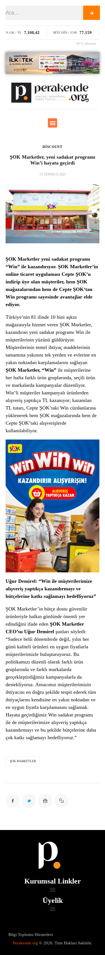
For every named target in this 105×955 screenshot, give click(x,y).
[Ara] (91, 13)
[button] (52, 123)
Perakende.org (25, 943)
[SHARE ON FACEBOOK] (13, 801)
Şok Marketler (23, 761)
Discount (52, 147)
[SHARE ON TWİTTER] (29, 801)
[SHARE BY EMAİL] (45, 801)
